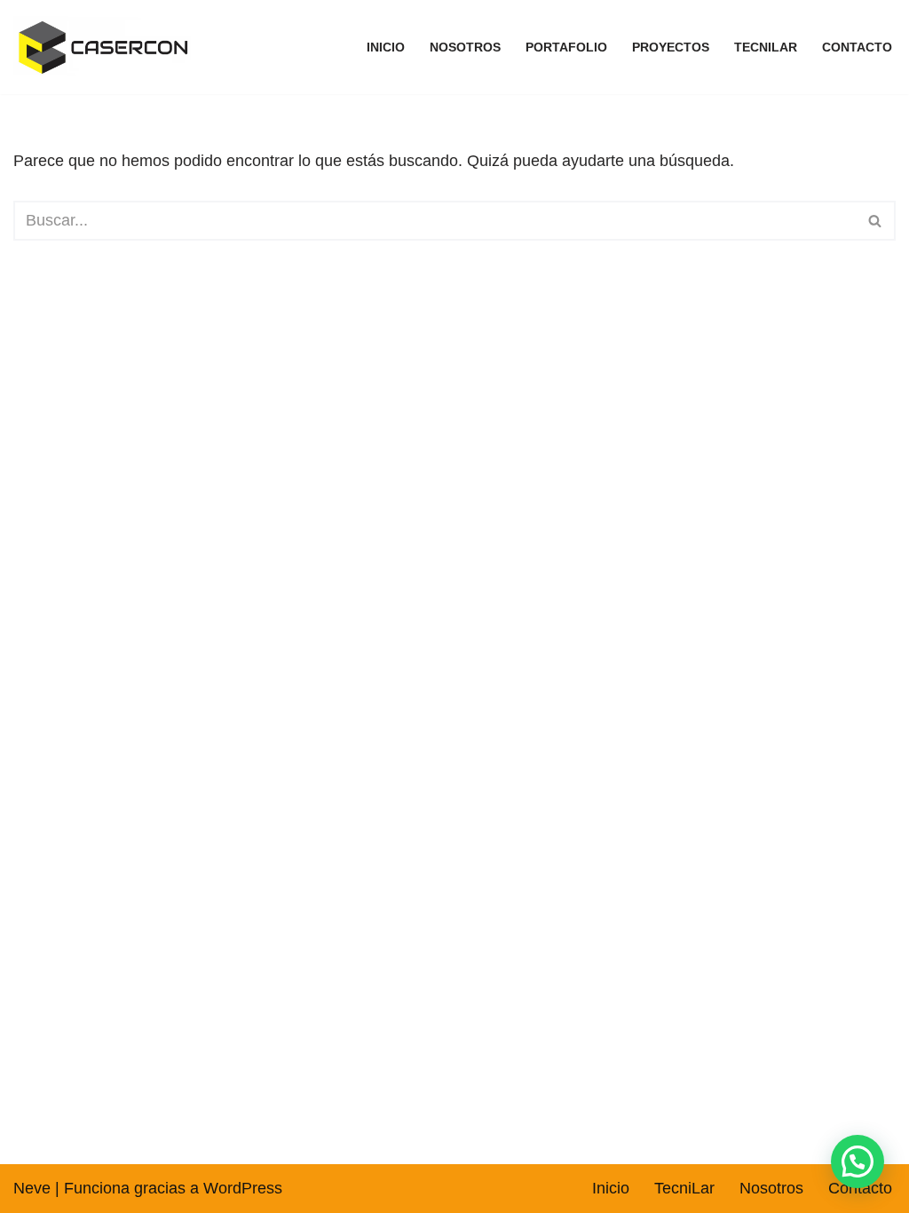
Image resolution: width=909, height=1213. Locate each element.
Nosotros (465, 47)
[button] (857, 1161)
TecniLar (765, 47)
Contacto (857, 47)
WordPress (242, 1188)
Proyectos (670, 47)
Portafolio (566, 47)
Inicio (386, 47)
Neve (32, 1188)
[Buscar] (876, 221)
